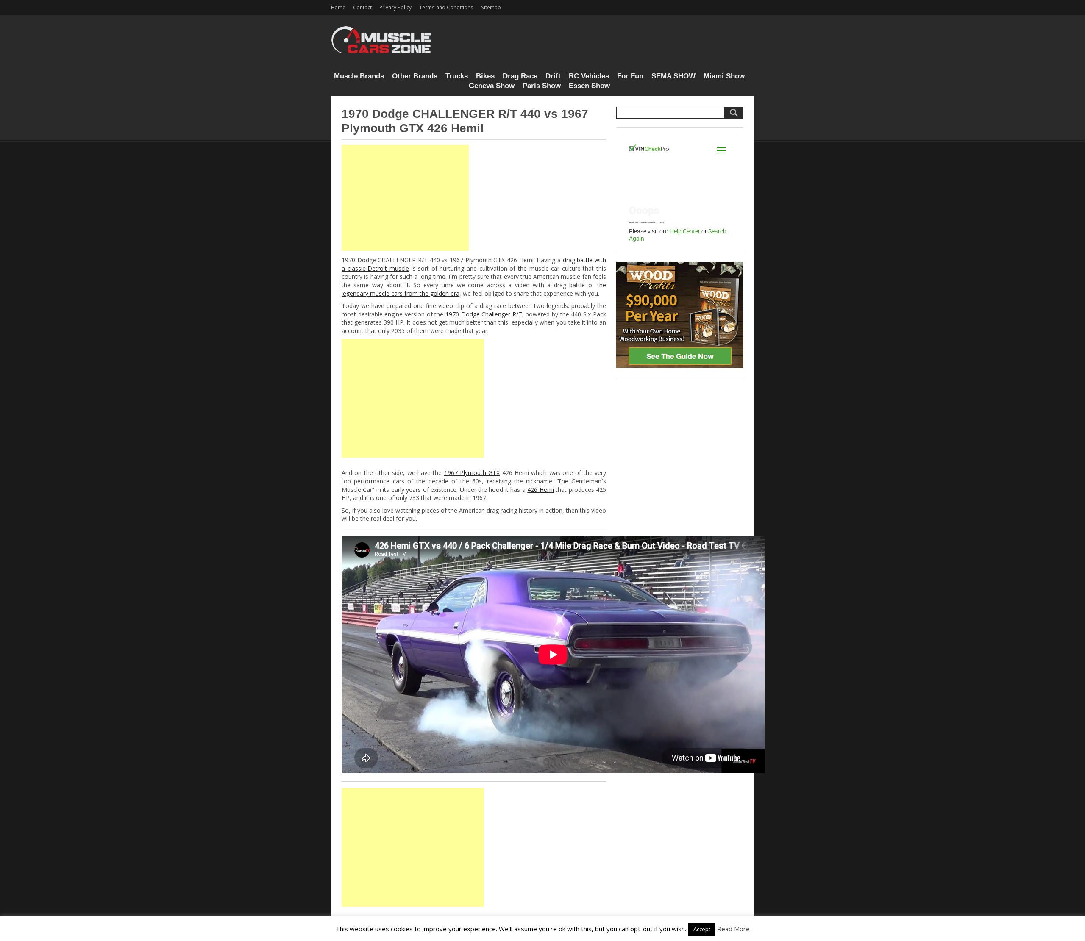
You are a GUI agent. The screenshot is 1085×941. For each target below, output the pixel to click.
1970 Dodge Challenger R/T (483, 314)
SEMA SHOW (673, 76)
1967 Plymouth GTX (472, 473)
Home (338, 7)
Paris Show (542, 86)
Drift (553, 76)
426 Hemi (540, 490)
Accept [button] (701, 929)
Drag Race (520, 76)
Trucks (456, 76)
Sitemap (491, 7)
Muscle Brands (359, 76)
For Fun (630, 76)
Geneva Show (492, 86)
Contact (362, 7)
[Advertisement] (405, 198)
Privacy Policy (395, 7)
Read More (733, 928)
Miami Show (724, 76)
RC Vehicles (589, 76)
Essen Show (589, 86)
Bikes (485, 76)
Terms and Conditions (446, 7)
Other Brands (414, 76)
